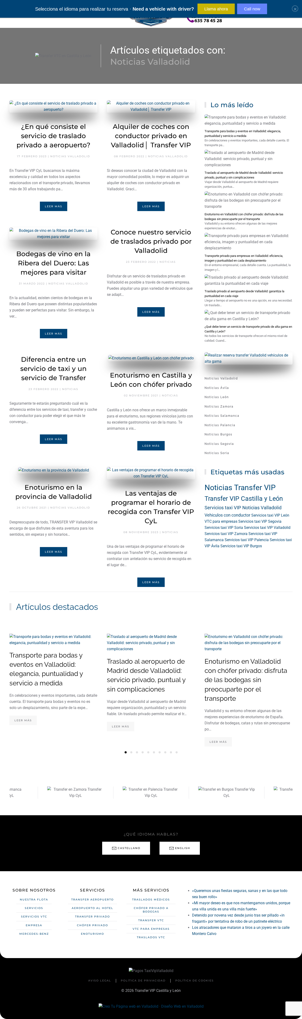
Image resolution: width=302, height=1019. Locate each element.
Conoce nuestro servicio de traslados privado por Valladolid (151, 241)
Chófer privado (92, 925)
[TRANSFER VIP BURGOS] (159, 792)
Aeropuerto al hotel (92, 908)
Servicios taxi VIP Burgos (241, 546)
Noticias (167, 261)
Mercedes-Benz (34, 933)
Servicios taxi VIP (223, 507)
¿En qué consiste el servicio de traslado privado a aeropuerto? (53, 136)
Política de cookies (194, 980)
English (182, 848)
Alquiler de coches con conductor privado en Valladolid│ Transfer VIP (151, 136)
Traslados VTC (151, 937)
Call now (252, 9)
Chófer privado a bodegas (151, 909)
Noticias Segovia (219, 444)
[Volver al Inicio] (151, 18)
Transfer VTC (151, 920)
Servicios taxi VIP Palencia (247, 540)
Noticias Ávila (217, 388)
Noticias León (217, 397)
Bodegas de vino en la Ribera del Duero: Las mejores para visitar (53, 263)
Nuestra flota (34, 899)
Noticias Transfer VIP (240, 487)
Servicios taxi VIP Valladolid (267, 527)
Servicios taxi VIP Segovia (259, 521)
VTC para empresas (221, 521)
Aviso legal (99, 980)
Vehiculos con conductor (228, 515)
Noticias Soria (217, 453)
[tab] (126, 752)
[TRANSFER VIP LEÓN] (235, 792)
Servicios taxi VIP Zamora (226, 533)
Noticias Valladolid (70, 156)
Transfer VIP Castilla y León (244, 498)
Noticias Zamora (219, 406)
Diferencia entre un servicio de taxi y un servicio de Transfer (53, 368)
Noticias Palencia (220, 425)
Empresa (34, 925)
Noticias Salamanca (222, 415)
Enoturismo (92, 933)
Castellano (129, 848)
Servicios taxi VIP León (270, 515)
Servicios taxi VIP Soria (224, 527)
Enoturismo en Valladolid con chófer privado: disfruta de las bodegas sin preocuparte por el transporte (246, 680)
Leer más (53, 206)
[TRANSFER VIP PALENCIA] (84, 792)
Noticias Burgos (218, 434)
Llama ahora (216, 9)
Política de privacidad (143, 980)
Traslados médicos (151, 899)
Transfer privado (92, 916)
